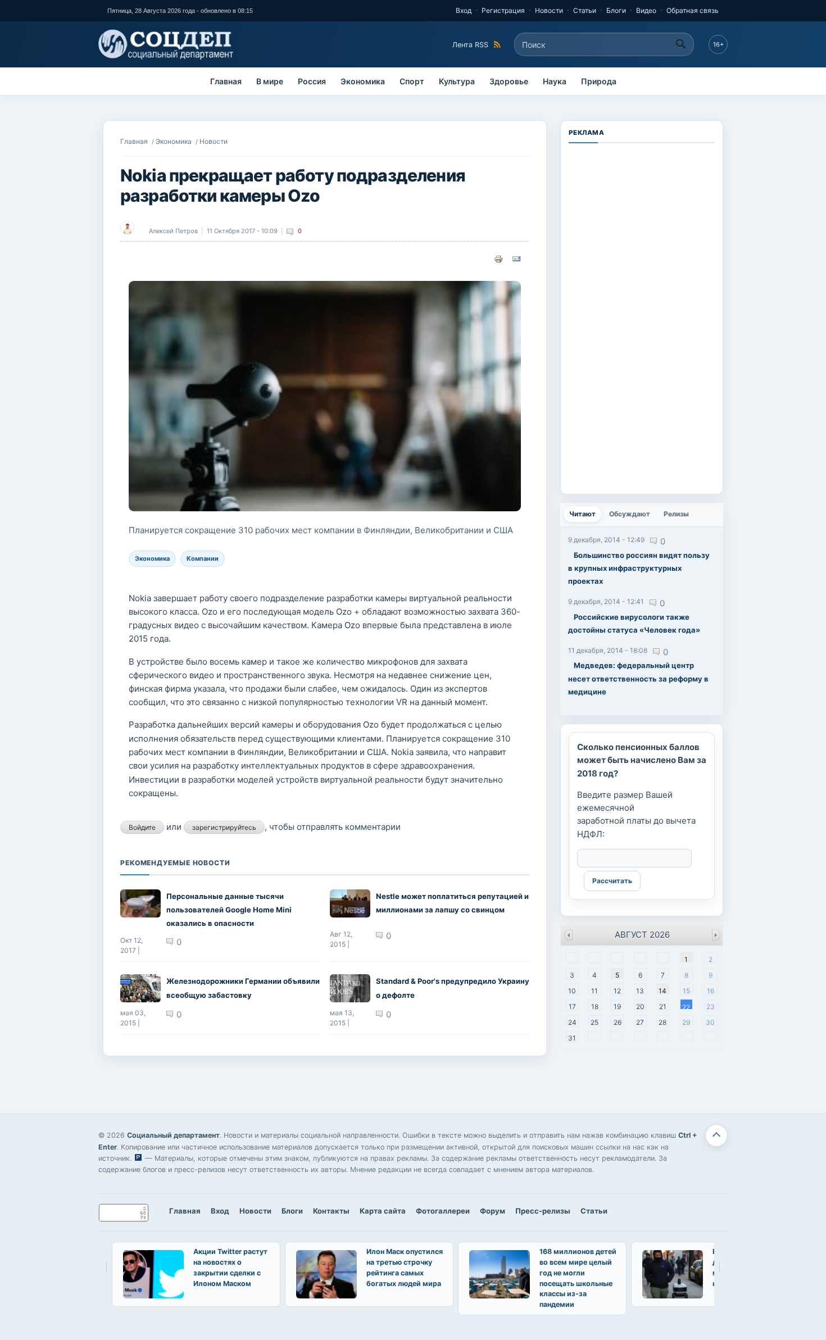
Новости (549, 10)
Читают (585, 514)
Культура (457, 81)
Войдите (142, 827)
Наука (554, 81)
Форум (492, 1210)
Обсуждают (629, 514)
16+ (718, 44)
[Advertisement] (642, 317)
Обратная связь (692, 10)
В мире (269, 81)
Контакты (331, 1210)
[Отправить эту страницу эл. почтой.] (516, 258)
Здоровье (508, 81)
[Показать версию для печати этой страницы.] (498, 258)
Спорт (412, 81)
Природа (598, 81)
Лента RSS (470, 44)
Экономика (363, 81)
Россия (312, 81)
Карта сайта (383, 1210)
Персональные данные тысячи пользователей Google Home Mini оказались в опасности (229, 910)
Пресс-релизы (542, 1210)
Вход (463, 10)
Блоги (616, 10)
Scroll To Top (716, 1135)
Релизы (676, 514)
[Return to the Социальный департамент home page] (166, 44)
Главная (226, 81)
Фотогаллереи (443, 1210)
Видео (646, 10)
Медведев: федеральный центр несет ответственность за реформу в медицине (638, 678)
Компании (203, 558)
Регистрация (503, 10)
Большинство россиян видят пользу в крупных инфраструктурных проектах (639, 568)
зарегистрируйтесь (224, 827)
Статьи (584, 10)
